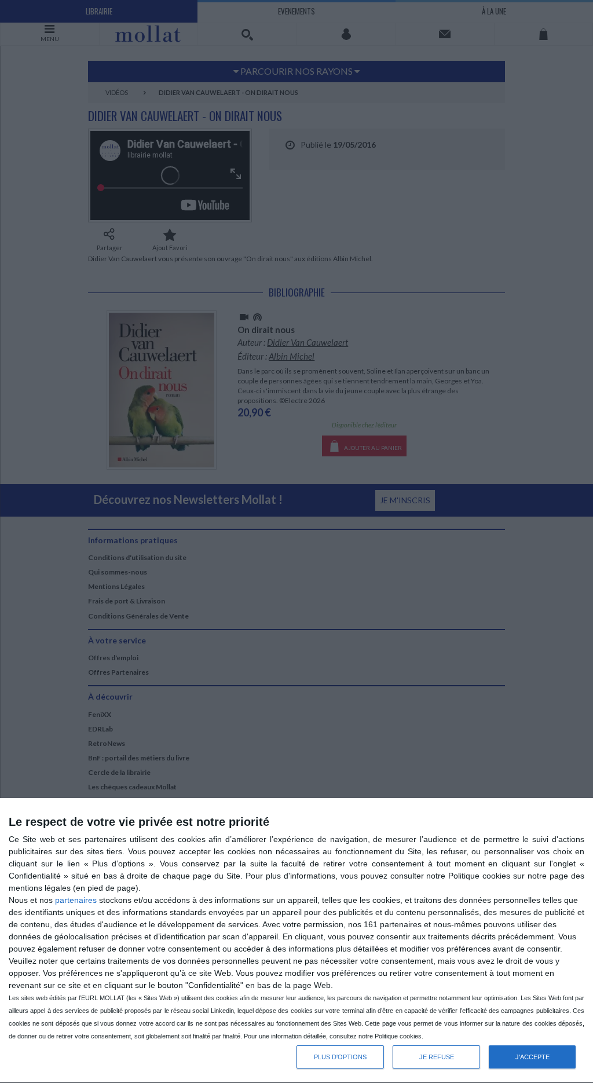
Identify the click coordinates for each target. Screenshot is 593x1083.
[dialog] (296, 941)
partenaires (76, 900)
